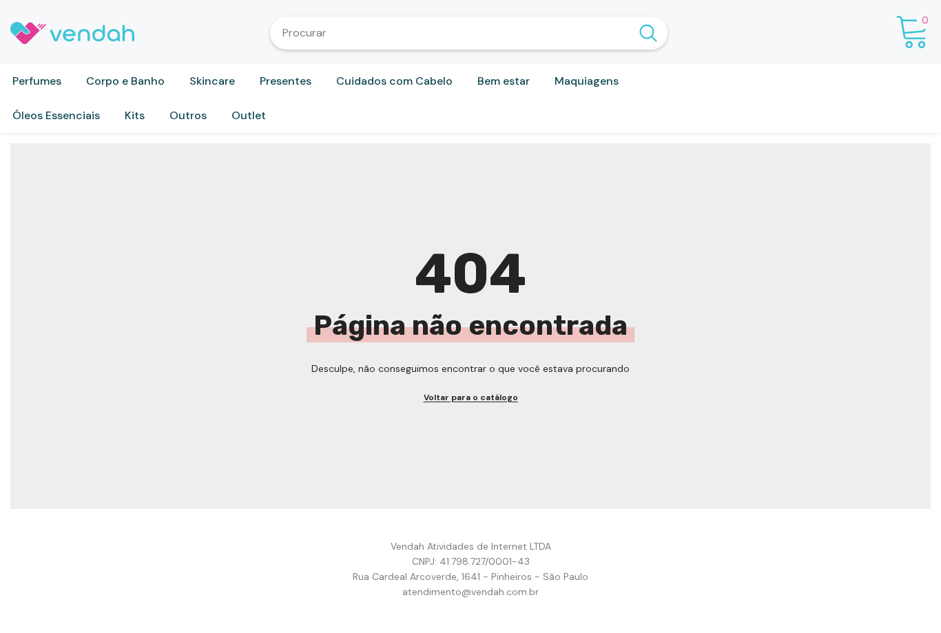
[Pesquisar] (469, 33)
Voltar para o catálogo (471, 397)
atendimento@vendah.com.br (470, 591)
